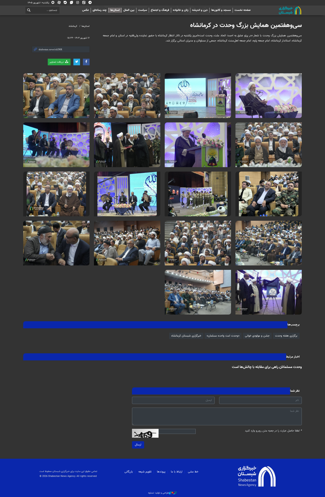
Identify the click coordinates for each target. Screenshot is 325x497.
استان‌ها (115, 10)
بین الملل (128, 10)
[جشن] (268, 95)
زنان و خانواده (180, 10)
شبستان (277, 10)
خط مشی (193, 472)
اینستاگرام (77, 3)
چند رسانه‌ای (100, 10)
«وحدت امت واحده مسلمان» (223, 336)
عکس (85, 10)
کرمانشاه (73, 26)
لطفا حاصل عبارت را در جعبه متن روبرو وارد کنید (273, 431)
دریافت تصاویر (57, 62)
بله (65, 3)
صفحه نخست (243, 10)
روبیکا (52, 3)
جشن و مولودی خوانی (257, 336)
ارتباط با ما (176, 472)
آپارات (59, 3)
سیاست (142, 10)
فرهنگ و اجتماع (160, 10)
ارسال (138, 445)
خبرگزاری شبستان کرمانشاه (186, 336)
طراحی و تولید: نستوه (158, 493)
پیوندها (161, 472)
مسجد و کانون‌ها (221, 10)
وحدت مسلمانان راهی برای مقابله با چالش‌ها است (267, 367)
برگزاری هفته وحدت (286, 336)
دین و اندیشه (200, 10)
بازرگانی (128, 472)
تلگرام (90, 3)
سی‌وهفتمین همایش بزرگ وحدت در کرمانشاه (246, 25)
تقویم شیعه (144, 472)
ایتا (83, 3)
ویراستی (71, 3)
